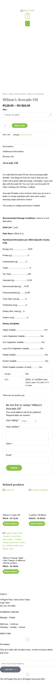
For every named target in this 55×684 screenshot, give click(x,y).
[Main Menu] (27, 23)
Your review (13, 426)
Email (9, 455)
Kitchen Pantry (20, 94)
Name (9, 444)
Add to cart (19, 126)
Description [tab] (8, 146)
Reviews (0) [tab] (8, 157)
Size (5, 110)
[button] (27, 639)
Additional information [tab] (13, 151)
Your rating (12, 420)
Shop (11, 94)
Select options (10, 524)
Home (5, 94)
